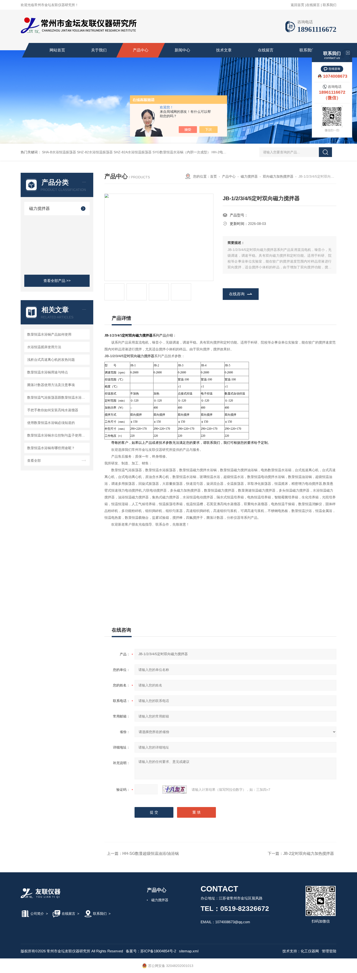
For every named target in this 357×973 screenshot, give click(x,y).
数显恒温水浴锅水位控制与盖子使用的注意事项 (57, 435)
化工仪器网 (310, 951)
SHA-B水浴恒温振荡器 (59, 152)
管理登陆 (329, 951)
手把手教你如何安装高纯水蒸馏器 (52, 410)
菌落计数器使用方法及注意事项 (51, 385)
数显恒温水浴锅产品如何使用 (49, 334)
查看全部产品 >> (57, 281)
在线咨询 (237, 294)
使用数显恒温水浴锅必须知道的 (51, 423)
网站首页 (57, 50)
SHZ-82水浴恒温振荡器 (95, 152)
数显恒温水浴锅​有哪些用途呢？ (51, 448)
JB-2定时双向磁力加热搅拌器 (308, 853)
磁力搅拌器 (39, 208)
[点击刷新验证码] (174, 789)
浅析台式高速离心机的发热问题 (51, 360)
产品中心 (140, 50)
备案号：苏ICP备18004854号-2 (151, 951)
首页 (213, 176)
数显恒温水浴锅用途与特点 (47, 372)
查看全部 (34, 460)
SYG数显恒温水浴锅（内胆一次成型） (182, 152)
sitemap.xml (188, 951)
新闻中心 (182, 50)
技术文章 (224, 50)
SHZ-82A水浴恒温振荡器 (133, 152)
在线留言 (313, 5)
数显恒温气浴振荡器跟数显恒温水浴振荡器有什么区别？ (57, 397)
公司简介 (37, 913)
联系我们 (329, 5)
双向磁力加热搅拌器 (278, 176)
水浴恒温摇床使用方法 (44, 347)
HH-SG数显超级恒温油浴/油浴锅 (150, 853)
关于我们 (99, 50)
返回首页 (297, 5)
